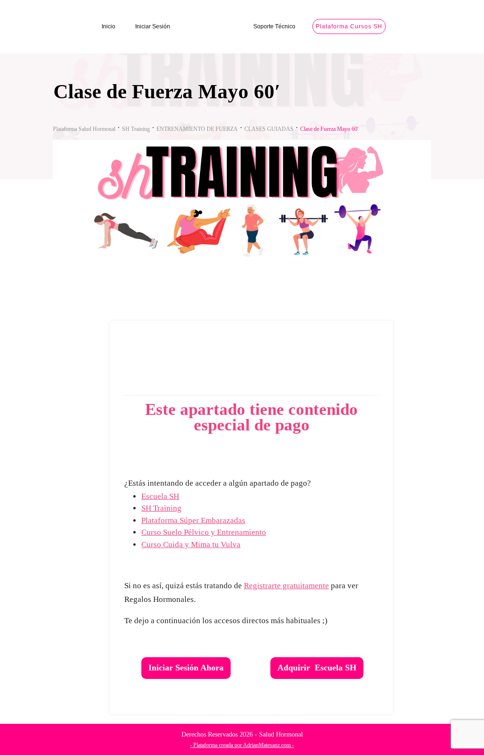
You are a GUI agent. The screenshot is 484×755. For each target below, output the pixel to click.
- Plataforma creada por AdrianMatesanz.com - (242, 745)
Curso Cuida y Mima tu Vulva (191, 544)
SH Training (161, 508)
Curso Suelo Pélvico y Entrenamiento (203, 532)
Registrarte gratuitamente (286, 585)
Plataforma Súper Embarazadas (193, 520)
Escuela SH (160, 496)
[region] (123, 673)
